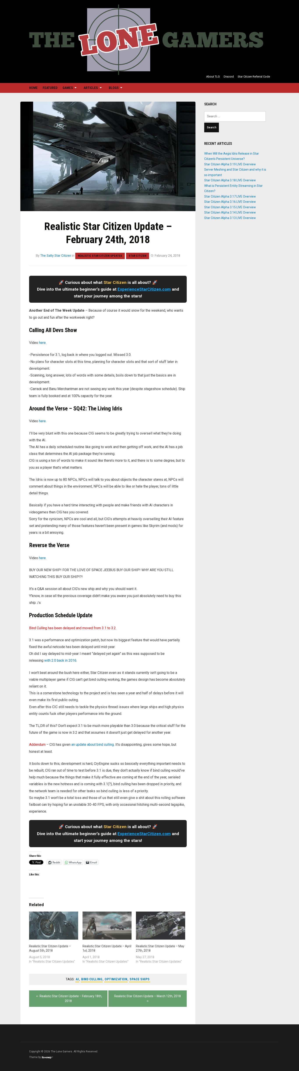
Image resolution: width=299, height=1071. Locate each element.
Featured (50, 88)
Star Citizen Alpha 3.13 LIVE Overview (230, 218)
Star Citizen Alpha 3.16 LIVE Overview (230, 201)
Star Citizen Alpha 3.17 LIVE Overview (230, 196)
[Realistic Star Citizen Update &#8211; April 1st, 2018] (107, 926)
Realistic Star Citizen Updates (100, 255)
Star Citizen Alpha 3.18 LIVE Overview (230, 180)
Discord (229, 76)
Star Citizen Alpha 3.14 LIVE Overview (230, 212)
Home (33, 88)
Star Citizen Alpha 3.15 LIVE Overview (230, 207)
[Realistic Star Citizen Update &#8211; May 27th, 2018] (160, 926)
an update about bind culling (92, 744)
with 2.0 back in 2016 (60, 660)
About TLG (213, 76)
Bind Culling (91, 979)
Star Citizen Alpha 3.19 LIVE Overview (230, 164)
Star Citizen (137, 255)
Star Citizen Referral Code (254, 76)
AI (77, 979)
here (42, 343)
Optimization (116, 979)
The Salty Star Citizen (55, 256)
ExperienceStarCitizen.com (144, 289)
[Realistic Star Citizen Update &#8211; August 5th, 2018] (53, 926)
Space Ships (140, 979)
